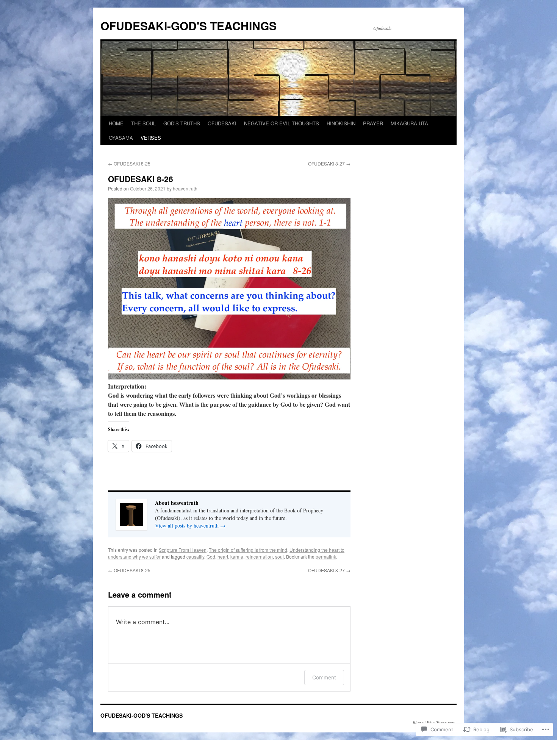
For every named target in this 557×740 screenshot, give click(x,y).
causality (195, 556)
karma (236, 556)
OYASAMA (121, 137)
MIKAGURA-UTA (409, 123)
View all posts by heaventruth (190, 525)
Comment (324, 677)
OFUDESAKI (222, 123)
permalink (326, 556)
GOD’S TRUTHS (181, 123)
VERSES (151, 137)
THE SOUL (143, 123)
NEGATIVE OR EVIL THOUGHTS (281, 123)
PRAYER (373, 123)
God (211, 556)
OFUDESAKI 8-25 (129, 163)
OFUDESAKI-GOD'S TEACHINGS (188, 25)
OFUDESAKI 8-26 (140, 178)
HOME (116, 123)
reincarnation (259, 556)
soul (279, 556)
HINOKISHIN (341, 123)
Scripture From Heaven (183, 549)
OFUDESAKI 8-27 (329, 163)
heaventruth (185, 188)
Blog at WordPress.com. (435, 722)
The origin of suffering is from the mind (248, 549)
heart (222, 556)
